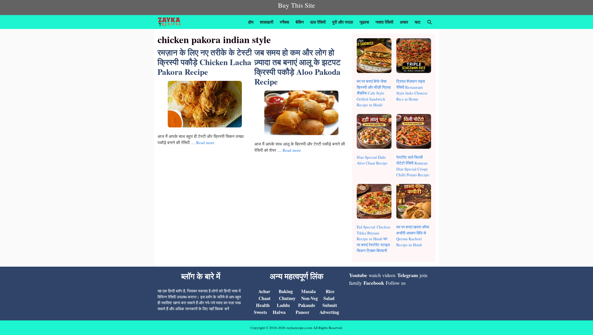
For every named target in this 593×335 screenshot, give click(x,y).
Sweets (260, 312)
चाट (417, 22)
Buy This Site (296, 4)
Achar (264, 291)
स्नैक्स (284, 22)
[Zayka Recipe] (170, 22)
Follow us (396, 282)
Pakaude (306, 305)
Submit (329, 305)
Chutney (287, 298)
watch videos (382, 275)
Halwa (279, 312)
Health (263, 305)
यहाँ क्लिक (216, 308)
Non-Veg (309, 298)
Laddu (283, 305)
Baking (286, 291)
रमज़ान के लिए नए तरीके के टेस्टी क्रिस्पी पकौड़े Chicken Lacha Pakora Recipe (205, 62)
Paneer (302, 312)
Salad (328, 298)
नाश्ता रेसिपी (384, 22)
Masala (308, 291)
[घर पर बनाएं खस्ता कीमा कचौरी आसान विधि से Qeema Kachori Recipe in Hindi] (413, 202)
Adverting (329, 312)
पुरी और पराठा (342, 22)
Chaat (265, 298)
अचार (404, 22)
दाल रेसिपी (318, 22)
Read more (205, 142)
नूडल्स (364, 22)
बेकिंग (300, 22)
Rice (330, 291)
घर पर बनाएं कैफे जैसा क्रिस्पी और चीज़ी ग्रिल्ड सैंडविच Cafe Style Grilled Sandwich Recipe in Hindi (374, 93)
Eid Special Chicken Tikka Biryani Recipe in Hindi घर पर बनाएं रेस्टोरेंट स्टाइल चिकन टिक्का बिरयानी (373, 238)
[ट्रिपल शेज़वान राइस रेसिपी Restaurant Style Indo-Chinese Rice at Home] (413, 56)
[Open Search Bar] (429, 22)
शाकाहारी (266, 22)
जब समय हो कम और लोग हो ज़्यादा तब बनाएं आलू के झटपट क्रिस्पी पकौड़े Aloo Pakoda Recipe (297, 66)
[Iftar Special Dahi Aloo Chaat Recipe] (374, 132)
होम (250, 22)
